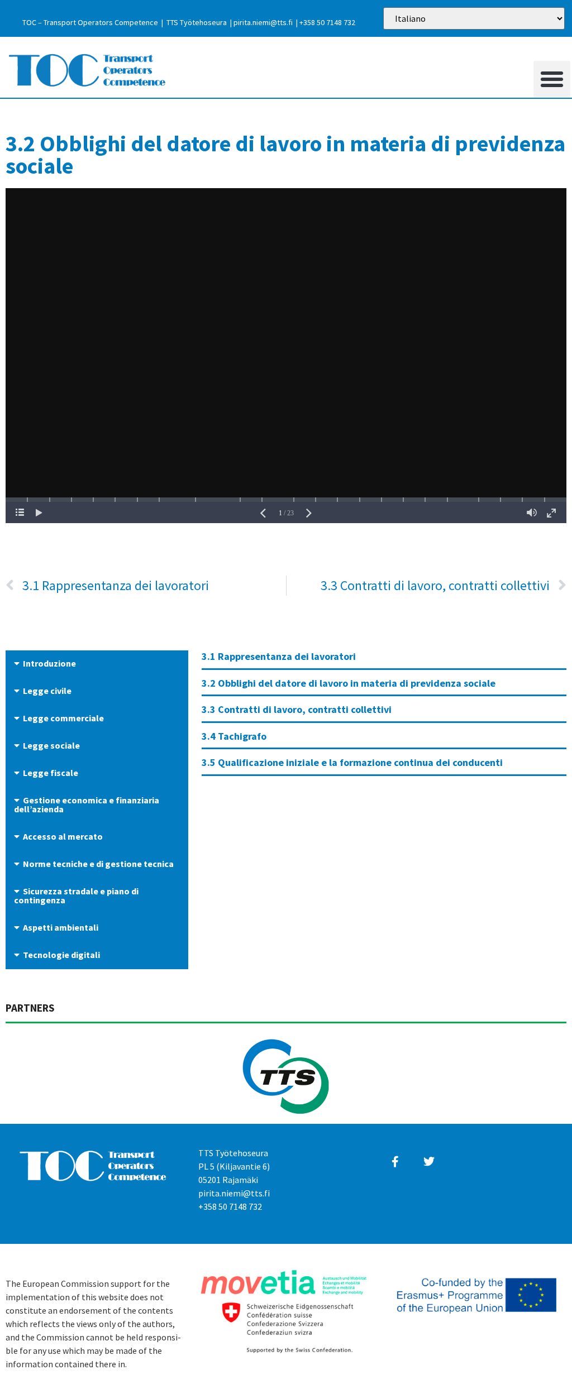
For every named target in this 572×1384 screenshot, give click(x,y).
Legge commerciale (63, 718)
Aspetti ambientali (60, 927)
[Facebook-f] (395, 1161)
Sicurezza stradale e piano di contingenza (76, 895)
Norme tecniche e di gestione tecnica (98, 863)
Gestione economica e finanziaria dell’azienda (86, 804)
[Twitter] (429, 1161)
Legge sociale (51, 745)
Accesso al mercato (63, 836)
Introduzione (49, 663)
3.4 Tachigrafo (234, 736)
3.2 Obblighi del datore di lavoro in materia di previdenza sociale (348, 683)
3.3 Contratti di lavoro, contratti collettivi (297, 709)
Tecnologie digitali (61, 954)
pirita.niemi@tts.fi (263, 22)
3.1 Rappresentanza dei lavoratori (279, 656)
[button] (551, 79)
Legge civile (47, 690)
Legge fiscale (50, 772)
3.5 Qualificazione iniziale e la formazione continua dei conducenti (352, 762)
